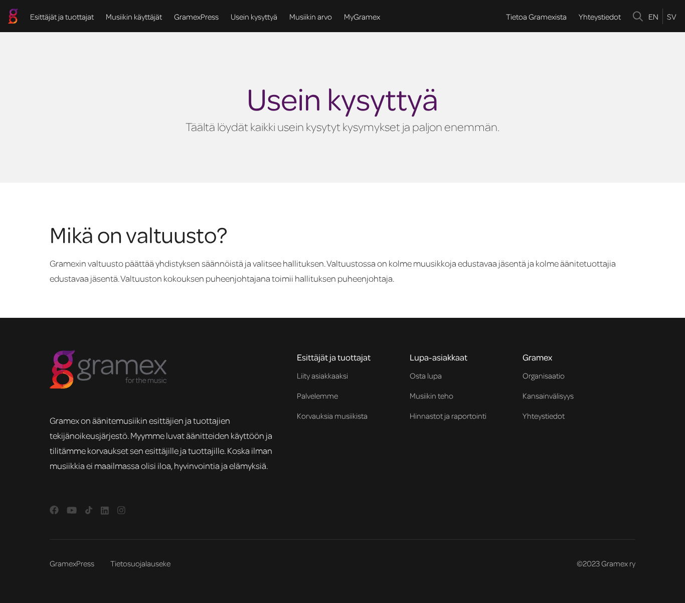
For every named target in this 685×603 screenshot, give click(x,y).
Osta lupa (426, 376)
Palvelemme (317, 396)
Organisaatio (544, 376)
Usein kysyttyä (254, 17)
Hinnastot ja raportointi (448, 416)
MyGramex (362, 17)
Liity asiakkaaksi (322, 376)
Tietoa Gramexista (536, 17)
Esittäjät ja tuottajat (62, 17)
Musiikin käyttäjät (134, 17)
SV (671, 17)
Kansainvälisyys (548, 396)
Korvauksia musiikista (332, 416)
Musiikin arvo (310, 17)
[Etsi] (638, 16)
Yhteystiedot (600, 17)
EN (653, 17)
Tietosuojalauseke (140, 563)
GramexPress (196, 17)
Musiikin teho (431, 396)
